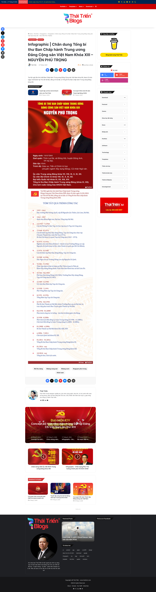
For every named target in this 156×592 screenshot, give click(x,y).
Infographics (43, 33)
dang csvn (65, 369)
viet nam (61, 373)
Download (89, 6)
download (78, 553)
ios (71, 556)
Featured (60, 418)
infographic (65, 556)
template (65, 559)
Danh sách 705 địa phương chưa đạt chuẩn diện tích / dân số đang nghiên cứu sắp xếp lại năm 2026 (57, 2)
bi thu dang (39, 369)
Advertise (86, 586)
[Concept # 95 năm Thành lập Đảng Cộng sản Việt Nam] (83, 489)
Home (31, 33)
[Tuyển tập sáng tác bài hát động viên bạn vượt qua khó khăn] (60, 488)
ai (63, 550)
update (78, 559)
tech (88, 556)
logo (76, 556)
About (69, 586)
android (68, 550)
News (80, 6)
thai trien (72, 559)
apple (78, 550)
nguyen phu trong (80, 369)
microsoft (82, 556)
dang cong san (52, 369)
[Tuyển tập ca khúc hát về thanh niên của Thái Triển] (33, 92)
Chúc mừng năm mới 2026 (60, 425)
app (73, 550)
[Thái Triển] (78, 18)
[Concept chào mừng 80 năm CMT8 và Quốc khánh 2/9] (38, 489)
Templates (72, 6)
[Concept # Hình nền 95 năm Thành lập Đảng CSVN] (67, 92)
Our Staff (79, 586)
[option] (60, 425)
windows (85, 559)
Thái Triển (33, 65)
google (85, 553)
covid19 (84, 550)
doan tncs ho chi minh (68, 553)
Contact (74, 586)
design (90, 550)
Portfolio (63, 6)
